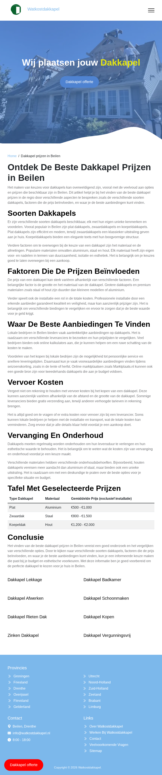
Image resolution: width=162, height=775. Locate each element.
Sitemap (95, 751)
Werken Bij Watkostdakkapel (110, 732)
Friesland (20, 682)
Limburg (94, 707)
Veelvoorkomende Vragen (108, 745)
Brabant (94, 700)
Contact (95, 738)
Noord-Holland (99, 682)
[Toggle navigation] (151, 10)
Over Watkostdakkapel (106, 726)
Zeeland (94, 694)
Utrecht (93, 676)
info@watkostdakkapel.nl (31, 733)
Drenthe (19, 688)
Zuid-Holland (98, 688)
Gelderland (21, 707)
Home (12, 156)
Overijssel (20, 694)
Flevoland (20, 700)
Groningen (21, 676)
